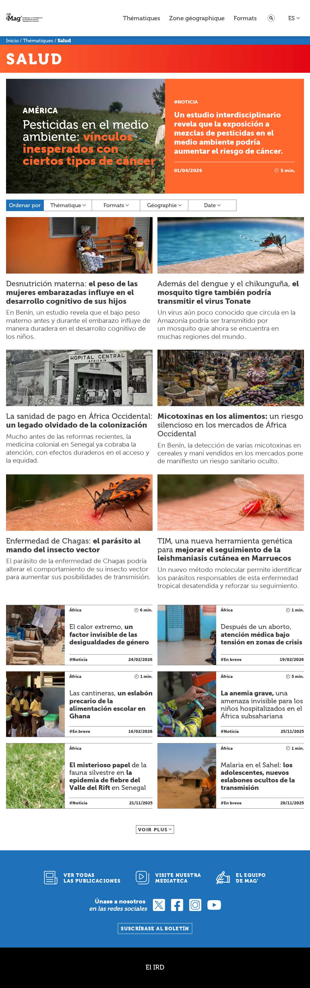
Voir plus (153, 829)
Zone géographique (197, 18)
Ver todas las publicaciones (92, 878)
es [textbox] (291, 18)
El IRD (155, 967)
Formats (245, 18)
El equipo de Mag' (251, 878)
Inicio (12, 40)
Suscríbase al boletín (155, 929)
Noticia (187, 102)
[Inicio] (24, 18)
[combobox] (294, 18)
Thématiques (141, 18)
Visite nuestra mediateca (178, 878)
